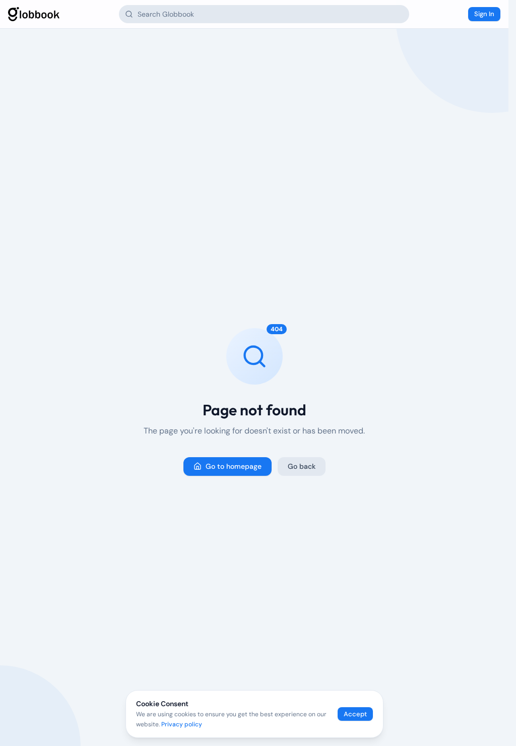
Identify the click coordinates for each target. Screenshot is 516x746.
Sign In (484, 14)
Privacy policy (181, 724)
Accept (355, 714)
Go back (301, 466)
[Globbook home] (33, 14)
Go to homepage (234, 466)
